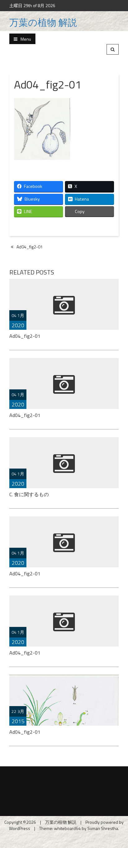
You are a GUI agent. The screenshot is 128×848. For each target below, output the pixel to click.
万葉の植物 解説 (43, 22)
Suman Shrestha (102, 828)
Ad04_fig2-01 (29, 246)
